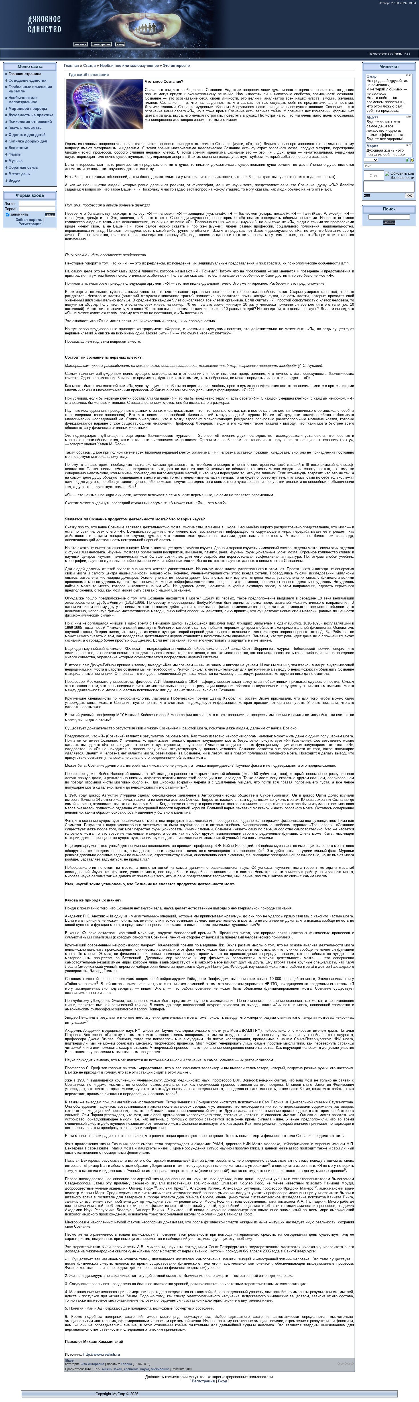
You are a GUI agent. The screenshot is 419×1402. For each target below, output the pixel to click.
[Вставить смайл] (412, 160)
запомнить (19, 214)
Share (69, 1360)
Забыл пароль (29, 220)
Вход (120, 44)
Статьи (89, 65)
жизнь (107, 1369)
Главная (80, 44)
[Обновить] (407, 160)
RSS (407, 53)
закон (117, 1369)
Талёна (126, 1364)
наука (144, 1369)
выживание (160, 1369)
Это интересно (176, 65)
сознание (131, 1369)
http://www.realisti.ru (101, 1354)
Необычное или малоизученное (129, 65)
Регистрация (102, 44)
